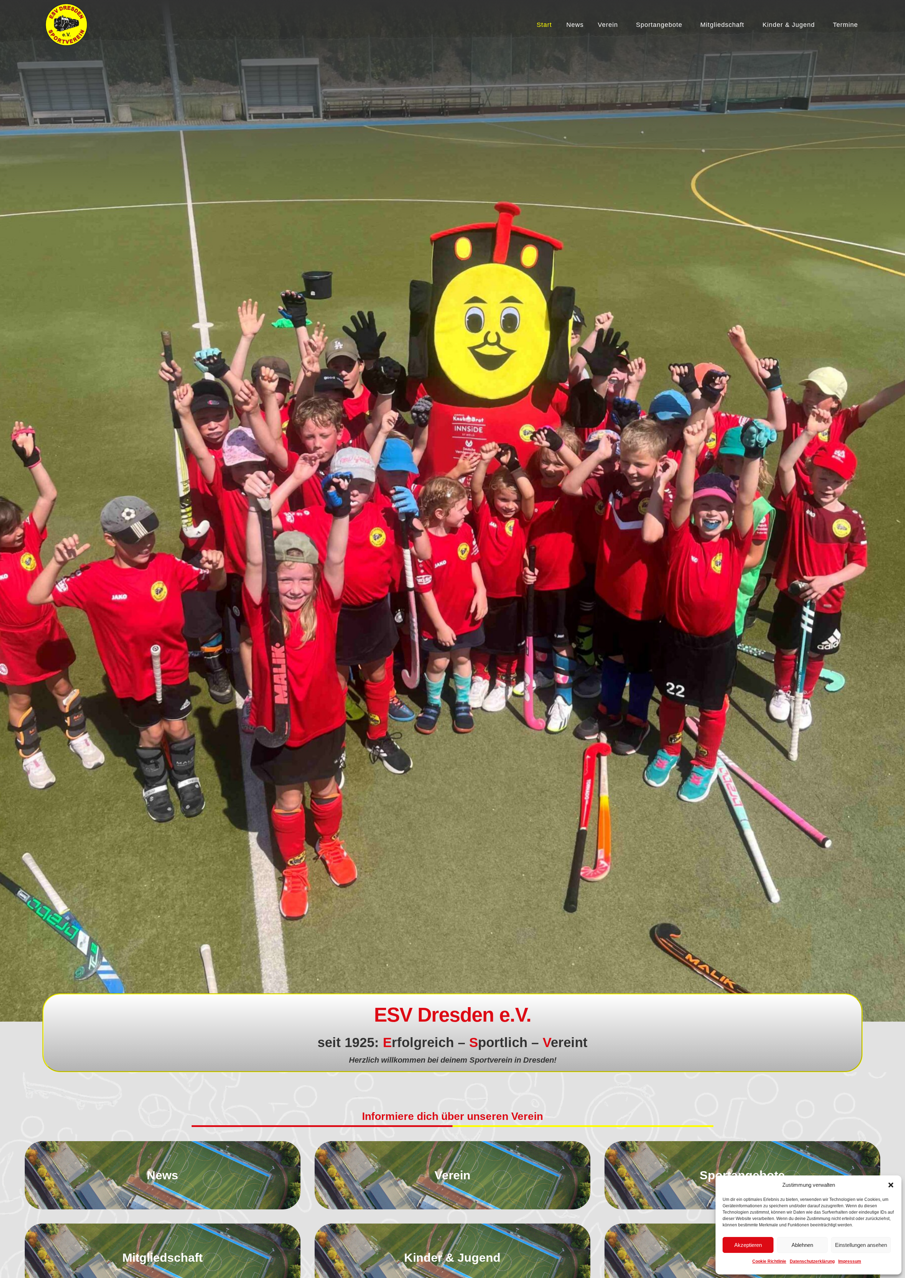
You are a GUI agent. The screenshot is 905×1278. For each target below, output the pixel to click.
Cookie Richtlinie (769, 1261)
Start (544, 24)
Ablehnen (802, 1245)
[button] (890, 1185)
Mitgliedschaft (722, 24)
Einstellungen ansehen (861, 1245)
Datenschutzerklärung (812, 1261)
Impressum (849, 1261)
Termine (845, 24)
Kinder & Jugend (789, 24)
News (575, 24)
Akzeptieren (748, 1245)
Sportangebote (659, 24)
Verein (608, 24)
